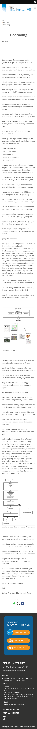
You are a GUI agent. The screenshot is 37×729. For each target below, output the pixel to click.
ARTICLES (6, 22)
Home (3, 20)
